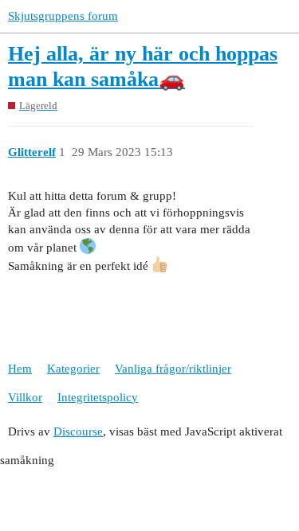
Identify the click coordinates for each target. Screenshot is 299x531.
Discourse (78, 431)
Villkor (25, 397)
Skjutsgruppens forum (63, 16)
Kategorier (73, 368)
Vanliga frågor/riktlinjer (173, 368)
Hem (20, 368)
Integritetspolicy (97, 397)
